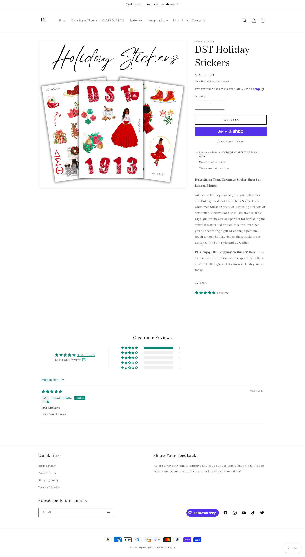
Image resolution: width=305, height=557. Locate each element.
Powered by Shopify (165, 547)
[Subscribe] (108, 512)
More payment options (230, 141)
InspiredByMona (146, 547)
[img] (52, 391)
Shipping (200, 81)
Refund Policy (47, 465)
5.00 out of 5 (86, 355)
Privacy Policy (47, 472)
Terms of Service (49, 487)
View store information (214, 168)
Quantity (200, 96)
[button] (84, 20)
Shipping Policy (48, 480)
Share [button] (203, 282)
